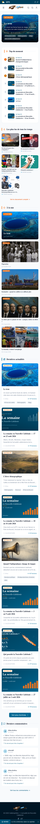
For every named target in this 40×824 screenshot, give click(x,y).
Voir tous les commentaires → (20, 790)
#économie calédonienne (12, 39)
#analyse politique (9, 577)
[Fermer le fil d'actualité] (38, 822)
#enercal (18, 490)
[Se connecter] (36, 7)
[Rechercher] (28, 7)
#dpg (30, 36)
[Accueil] (15, 7)
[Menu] (3, 7)
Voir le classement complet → (20, 199)
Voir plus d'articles (19, 715)
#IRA (5, 580)
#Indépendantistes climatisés (26, 577)
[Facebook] (35, 2)
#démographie (22, 36)
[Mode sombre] (32, 7)
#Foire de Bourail (28, 490)
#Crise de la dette (10, 36)
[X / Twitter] (37, 2)
